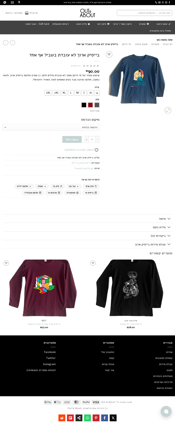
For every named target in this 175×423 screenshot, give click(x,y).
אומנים (142, 24)
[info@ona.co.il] (12, 2)
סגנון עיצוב (161, 24)
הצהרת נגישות (164, 388)
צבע (97, 99)
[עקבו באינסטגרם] (166, 2)
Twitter (51, 358)
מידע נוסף (159, 227)
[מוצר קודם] (5, 42)
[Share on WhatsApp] (87, 417)
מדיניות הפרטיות (163, 382)
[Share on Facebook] (104, 417)
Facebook (50, 352)
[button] (31, 13)
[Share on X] (113, 417)
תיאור (162, 219)
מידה (97, 87)
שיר (75, 168)
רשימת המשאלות (60, 24)
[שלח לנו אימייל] (159, 2)
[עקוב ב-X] (163, 2)
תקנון (169, 370)
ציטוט (81, 168)
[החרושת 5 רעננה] (18, 2)
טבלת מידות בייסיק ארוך (150, 244)
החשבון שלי (107, 352)
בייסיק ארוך (85, 162)
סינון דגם (101, 24)
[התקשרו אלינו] (156, 2)
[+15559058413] (4, 2)
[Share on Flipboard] (70, 417)
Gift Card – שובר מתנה (37, 24)
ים (92, 168)
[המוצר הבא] (12, 42)
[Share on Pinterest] (96, 417)
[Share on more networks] (79, 417)
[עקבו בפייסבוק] (169, 2)
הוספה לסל (72, 139)
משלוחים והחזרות (162, 376)
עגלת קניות (108, 364)
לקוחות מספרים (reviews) (41, 370)
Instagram (49, 364)
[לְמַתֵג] (169, 219)
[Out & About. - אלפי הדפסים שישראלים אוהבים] (87, 13)
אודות (169, 352)
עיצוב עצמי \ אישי (122, 24)
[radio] (96, 92)
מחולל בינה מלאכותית (160, 30)
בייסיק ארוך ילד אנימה (131, 324)
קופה (111, 358)
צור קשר (109, 370)
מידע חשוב (81, 24)
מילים (87, 168)
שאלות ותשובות (163, 358)
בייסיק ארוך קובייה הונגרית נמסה (44, 324)
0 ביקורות (76, 65)
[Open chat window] (166, 411)
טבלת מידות (165, 364)
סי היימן (75, 162)
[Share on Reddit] (61, 417)
